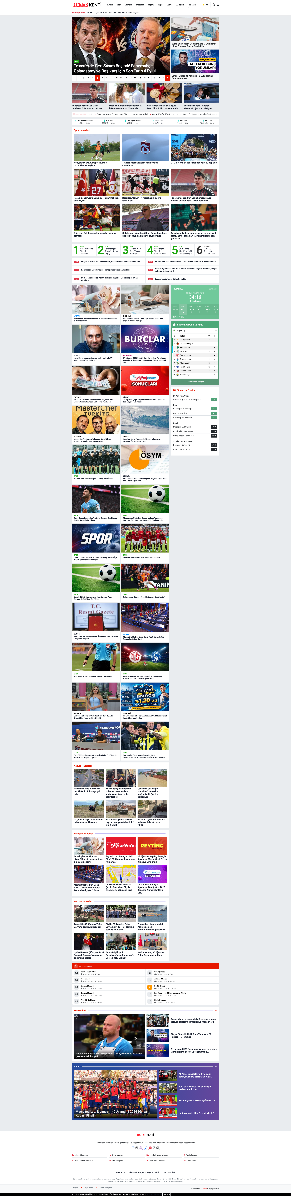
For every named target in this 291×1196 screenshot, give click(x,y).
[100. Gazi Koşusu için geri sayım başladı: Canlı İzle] (168, 1088)
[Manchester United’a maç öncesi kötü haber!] (145, 538)
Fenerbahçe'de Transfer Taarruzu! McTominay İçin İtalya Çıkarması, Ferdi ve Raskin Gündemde (87, 251)
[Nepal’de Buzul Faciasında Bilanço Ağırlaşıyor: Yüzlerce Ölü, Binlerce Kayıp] (145, 420)
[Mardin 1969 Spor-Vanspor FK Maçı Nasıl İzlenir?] (96, 459)
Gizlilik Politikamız (154, 1194)
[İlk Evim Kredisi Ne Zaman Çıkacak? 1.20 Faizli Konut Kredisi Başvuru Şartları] (145, 697)
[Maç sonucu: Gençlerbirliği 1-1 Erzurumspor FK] (96, 657)
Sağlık (160, 5)
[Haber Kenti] (87, 5)
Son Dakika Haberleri (157, 1161)
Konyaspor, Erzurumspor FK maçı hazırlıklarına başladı (105, 270)
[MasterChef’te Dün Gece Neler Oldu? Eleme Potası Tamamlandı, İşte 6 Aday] (145, 617)
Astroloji (180, 5)
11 (121, 77)
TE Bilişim (204, 1189)
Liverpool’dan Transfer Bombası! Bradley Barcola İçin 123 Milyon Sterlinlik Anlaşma (95, 558)
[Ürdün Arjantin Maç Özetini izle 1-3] (168, 1113)
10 (116, 77)
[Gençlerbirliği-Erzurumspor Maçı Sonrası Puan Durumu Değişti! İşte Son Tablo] (96, 578)
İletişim (75, 1187)
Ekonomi (128, 5)
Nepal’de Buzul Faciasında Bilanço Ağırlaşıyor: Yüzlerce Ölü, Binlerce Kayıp (142, 440)
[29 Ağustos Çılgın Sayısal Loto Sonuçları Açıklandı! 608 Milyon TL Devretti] (145, 380)
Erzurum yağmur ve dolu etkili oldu (104, 11)
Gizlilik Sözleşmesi (105, 1187)
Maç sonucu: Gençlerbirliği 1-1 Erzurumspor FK (93, 676)
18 (154, 77)
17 (149, 77)
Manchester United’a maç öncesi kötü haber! (141, 557)
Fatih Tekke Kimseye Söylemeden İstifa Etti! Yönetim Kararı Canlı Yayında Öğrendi (95, 756)
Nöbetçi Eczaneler (82, 1155)
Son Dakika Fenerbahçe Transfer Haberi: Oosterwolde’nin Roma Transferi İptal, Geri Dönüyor (144, 756)
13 (130, 77)
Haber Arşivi (191, 1161)
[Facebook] (133, 1148)
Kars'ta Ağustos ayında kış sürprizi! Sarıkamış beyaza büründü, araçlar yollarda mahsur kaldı (107, 114)
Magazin (140, 5)
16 (144, 77)
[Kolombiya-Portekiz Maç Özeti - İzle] (168, 1100)
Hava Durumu (117, 1155)
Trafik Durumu (191, 1155)
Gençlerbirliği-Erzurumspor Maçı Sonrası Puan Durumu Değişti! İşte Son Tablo (93, 598)
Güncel (110, 5)
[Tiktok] (154, 1148)
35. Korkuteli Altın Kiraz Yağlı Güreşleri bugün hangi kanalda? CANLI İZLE (186, 251)
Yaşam (151, 5)
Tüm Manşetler (117, 1161)
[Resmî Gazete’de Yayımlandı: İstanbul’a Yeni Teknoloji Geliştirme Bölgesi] (96, 617)
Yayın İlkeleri (88, 1187)
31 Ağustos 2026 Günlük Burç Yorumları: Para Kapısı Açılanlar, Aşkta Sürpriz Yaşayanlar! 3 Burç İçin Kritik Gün (144, 360)
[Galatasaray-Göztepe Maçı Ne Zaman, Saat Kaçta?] (145, 578)
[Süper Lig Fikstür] (216, 390)
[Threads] (158, 1148)
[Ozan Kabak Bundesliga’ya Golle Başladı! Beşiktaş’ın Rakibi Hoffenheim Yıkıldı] (96, 499)
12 (125, 77)
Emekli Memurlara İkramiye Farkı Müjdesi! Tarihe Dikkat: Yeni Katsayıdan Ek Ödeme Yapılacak (94, 401)
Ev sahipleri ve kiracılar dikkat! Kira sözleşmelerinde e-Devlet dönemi (185, 261)
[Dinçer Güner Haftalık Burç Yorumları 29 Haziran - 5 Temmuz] (158, 1035)
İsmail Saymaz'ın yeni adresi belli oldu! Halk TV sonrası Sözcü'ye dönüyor (93, 359)
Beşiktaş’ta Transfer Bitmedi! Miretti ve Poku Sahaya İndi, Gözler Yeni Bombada (161, 251)
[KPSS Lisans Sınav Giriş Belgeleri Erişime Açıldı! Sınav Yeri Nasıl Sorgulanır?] (145, 459)
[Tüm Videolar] (216, 1066)
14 (135, 77)
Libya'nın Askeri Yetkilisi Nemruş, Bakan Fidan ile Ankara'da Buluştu (111, 261)
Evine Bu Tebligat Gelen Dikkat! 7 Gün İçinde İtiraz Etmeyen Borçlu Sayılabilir (210, 251)
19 (158, 77)
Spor (119, 5)
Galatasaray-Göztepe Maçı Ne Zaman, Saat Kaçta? (144, 597)
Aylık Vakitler (179, 317)
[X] (137, 1148)
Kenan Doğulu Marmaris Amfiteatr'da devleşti (217, 114)
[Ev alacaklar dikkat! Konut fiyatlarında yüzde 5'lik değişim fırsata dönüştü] (145, 299)
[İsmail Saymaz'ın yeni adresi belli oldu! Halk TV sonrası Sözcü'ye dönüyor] (96, 339)
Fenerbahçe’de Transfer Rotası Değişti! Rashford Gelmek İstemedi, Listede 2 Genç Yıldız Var (111, 251)
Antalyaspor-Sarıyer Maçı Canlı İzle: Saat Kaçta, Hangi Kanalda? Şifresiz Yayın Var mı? (142, 677)
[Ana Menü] (217, 4)
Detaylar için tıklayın (195, 381)
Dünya (169, 5)
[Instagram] (141, 1148)
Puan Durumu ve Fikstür (84, 1161)
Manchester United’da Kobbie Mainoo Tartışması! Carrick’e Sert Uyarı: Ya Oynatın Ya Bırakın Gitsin (143, 519)
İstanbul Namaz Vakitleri (159, 1155)
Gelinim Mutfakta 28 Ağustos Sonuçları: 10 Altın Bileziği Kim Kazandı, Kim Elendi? (93, 717)
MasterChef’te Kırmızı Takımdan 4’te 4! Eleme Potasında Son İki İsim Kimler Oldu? (92, 440)
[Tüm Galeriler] (216, 1010)
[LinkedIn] (145, 1148)
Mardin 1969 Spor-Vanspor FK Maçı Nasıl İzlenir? (136, 251)
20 (163, 77)
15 (139, 77)
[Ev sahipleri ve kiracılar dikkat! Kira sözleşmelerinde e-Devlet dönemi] (96, 299)
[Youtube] (150, 1148)
